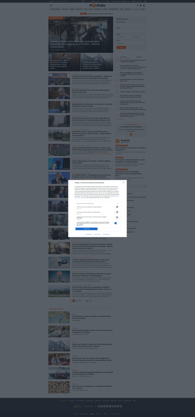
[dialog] (97, 208)
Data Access (97, 234)
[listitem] (97, 203)
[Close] (123, 182)
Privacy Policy (106, 234)
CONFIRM (86, 228)
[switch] (116, 207)
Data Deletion (89, 234)
